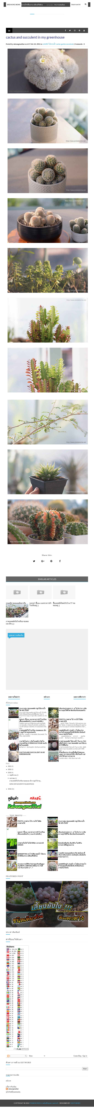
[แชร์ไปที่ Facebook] (60, 561)
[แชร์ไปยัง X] (34, 561)
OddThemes (75, 1103)
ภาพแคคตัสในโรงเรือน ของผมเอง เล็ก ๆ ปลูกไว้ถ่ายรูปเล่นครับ (32, 731)
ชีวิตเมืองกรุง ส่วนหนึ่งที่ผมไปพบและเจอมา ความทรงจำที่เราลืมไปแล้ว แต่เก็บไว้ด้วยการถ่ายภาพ (72, 754)
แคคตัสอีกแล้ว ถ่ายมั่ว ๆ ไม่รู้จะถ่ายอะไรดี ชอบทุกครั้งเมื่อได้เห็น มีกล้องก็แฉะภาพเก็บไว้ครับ (72, 732)
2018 (10, 789)
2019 (10, 772)
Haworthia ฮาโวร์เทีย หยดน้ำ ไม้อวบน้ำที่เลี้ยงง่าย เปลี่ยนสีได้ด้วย (32, 855)
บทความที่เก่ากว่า (80, 697)
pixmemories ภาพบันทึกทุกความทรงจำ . (45, 1103)
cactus (58, 44)
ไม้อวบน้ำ (52, 44)
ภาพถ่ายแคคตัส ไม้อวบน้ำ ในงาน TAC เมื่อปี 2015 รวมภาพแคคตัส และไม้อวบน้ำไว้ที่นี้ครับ (72, 743)
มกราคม (12, 778)
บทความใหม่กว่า (14, 697)
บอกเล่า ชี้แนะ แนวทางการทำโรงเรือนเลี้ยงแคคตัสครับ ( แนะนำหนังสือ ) (33, 720)
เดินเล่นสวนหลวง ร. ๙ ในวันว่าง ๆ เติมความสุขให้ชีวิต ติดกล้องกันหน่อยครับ (73, 709)
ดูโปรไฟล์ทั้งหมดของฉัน (13, 1092)
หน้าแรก (47, 697)
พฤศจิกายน (13, 775)
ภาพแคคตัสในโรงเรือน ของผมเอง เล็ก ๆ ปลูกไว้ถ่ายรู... (25, 781)
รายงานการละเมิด (12, 1075)
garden (63, 44)
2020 (10, 769)
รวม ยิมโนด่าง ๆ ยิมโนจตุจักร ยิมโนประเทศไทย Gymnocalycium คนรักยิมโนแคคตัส (33, 743)
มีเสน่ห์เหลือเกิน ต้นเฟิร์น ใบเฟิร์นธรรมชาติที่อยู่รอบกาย (70, 844)
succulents (70, 44)
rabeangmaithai (13, 1089)
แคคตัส (46, 44)
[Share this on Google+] (43, 561)
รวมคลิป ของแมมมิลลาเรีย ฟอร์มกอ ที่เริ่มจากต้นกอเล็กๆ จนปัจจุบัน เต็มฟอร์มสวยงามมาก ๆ (72, 855)
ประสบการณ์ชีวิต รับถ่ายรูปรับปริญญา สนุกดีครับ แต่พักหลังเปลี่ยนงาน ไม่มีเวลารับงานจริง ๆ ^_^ (31, 866)
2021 (10, 766)
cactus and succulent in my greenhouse (32, 753)
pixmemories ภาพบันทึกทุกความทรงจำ (47, 12)
